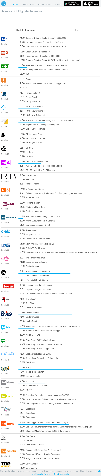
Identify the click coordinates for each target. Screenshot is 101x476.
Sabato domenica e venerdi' (34, 271)
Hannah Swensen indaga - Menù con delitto (41, 216)
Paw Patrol (26, 362)
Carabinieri (26, 408)
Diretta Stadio (28, 463)
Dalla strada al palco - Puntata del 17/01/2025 (42, 46)
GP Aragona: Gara (30, 134)
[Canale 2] (8, 54)
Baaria (25, 79)
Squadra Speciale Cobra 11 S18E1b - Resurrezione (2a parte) (49, 60)
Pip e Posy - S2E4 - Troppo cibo (36, 348)
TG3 (23, 73)
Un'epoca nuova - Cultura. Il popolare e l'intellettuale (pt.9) (47, 399)
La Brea (25, 147)
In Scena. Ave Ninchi (31, 189)
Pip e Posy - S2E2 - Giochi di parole (37, 340)
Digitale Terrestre (25, 30)
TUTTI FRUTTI (28, 381)
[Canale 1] (8, 40)
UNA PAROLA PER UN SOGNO (36, 243)
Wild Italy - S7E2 (29, 197)
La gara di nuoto (29, 376)
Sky (76, 30)
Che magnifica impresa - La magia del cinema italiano (45, 403)
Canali (58, 4)
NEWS (25, 389)
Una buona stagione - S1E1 (34, 224)
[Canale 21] (8, 164)
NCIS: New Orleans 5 (31, 106)
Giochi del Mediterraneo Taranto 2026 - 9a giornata (44, 430)
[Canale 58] (8, 425)
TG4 (23, 87)
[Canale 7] (8, 123)
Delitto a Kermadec (30, 307)
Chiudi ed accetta (61, 474)
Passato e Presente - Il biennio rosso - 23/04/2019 (43, 395)
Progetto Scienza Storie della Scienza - (39, 458)
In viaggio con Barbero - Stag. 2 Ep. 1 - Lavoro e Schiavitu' (47, 120)
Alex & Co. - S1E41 (30, 334)
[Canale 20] (8, 150)
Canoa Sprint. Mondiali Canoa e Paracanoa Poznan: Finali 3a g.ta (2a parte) (55, 426)
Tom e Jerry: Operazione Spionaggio (38, 358)
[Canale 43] (8, 342)
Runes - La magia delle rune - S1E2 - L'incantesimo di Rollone (49, 326)
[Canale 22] (8, 178)
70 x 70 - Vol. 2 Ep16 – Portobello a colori (40, 165)
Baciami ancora (28, 266)
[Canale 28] (8, 246)
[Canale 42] (8, 329)
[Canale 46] (8, 356)
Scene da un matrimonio (32, 261)
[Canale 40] (8, 315)
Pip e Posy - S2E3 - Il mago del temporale (40, 344)
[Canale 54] (8, 397)
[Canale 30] (8, 260)
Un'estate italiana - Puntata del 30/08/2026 (40, 42)
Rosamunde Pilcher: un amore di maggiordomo (42, 83)
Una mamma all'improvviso (33, 275)
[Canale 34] (8, 274)
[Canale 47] (8, 370)
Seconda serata (44, 4)
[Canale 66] (8, 439)
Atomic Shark (27, 230)
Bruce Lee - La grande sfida (34, 238)
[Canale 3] (8, 68)
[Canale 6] (8, 109)
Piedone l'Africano (30, 211)
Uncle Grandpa (28, 312)
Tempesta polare (29, 234)
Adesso (16, 4)
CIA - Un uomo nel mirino (33, 161)
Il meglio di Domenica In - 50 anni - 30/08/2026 (42, 37)
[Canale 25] (8, 219)
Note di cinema (28, 183)
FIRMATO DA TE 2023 (31, 248)
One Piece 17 (28, 436)
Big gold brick (28, 175)
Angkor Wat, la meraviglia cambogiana (38, 124)
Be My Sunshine (29, 97)
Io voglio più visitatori (31, 371)
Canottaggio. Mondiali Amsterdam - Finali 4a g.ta (43, 422)
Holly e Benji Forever (31, 444)
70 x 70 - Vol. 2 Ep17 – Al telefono (36, 169)
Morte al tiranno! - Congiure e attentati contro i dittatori (45, 293)
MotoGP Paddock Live (31, 138)
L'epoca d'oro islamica (31, 128)
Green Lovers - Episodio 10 (34, 51)
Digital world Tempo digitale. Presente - (39, 454)
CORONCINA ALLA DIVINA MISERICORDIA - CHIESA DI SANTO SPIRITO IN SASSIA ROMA (59, 252)
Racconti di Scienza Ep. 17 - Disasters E (39, 450)
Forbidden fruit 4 (29, 92)
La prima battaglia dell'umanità (35, 285)
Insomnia (26, 179)
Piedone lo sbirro (29, 202)
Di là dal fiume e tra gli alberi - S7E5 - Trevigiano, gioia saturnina (50, 193)
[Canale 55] (8, 411)
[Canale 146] (8, 452)
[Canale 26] (8, 233)
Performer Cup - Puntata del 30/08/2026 (39, 55)
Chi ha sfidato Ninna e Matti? (34, 353)
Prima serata (28, 4)
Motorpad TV (27, 467)
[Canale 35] (8, 287)
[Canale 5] (8, 95)
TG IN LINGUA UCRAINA (33, 385)
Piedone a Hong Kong (31, 206)
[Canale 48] (8, 384)
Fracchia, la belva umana (33, 279)
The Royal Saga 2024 (31, 257)
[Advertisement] (50, 20)
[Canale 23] (8, 191)
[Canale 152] (8, 466)
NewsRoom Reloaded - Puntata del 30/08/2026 (42, 65)
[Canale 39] (8, 301)
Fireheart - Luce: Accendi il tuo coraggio (39, 330)
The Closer (26, 298)
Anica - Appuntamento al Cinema (36, 220)
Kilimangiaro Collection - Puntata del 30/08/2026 (43, 69)
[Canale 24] (8, 205)
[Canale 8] (8, 136)
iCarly (24, 367)
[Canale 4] (8, 81)
